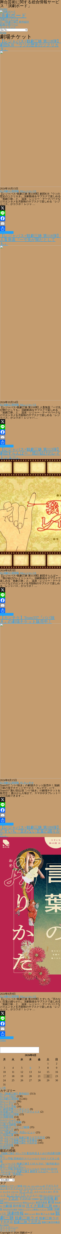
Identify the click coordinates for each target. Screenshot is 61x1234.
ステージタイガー (43, 1192)
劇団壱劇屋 (41, 1202)
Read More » (7, 232)
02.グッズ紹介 (8, 1096)
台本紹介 (5, 1147)
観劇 (52, 1214)
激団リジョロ (29, 1214)
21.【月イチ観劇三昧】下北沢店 (18, 1142)
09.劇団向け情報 (9, 1114)
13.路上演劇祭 (8, 1124)
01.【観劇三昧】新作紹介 (14, 22)
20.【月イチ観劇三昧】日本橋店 (18, 1140)
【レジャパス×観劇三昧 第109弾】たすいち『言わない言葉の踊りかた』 (30, 831)
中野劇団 (35, 1199)
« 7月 (3, 1088)
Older (3, 1040)
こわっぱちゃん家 (38, 1186)
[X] (30, 208)
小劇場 (7, 1206)
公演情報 (46, 1198)
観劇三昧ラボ (27, 1218)
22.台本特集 (7, 1145)
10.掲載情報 (7, 1116)
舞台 (38, 1214)
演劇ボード (13, 15)
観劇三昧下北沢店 (27, 1222)
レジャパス (16, 1195)
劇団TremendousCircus (13, 1202)
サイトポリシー (9, 1227)
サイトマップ (8, 27)
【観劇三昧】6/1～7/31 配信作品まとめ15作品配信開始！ (30, 1154)
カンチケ (7, 1192)
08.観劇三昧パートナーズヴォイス (20, 1111)
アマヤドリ (48, 1188)
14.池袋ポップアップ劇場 (14, 1127)
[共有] (30, 228)
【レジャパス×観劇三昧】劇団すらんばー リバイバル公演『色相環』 (29, 1172)
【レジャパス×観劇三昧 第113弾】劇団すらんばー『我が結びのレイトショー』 (30, 453)
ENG (25, 1186)
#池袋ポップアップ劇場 (11, 1186)
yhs (28, 1186)
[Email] (30, 223)
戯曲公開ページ (9, 24)
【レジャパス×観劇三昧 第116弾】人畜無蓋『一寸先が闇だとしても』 (30, 240)
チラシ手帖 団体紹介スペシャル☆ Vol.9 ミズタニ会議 (30, 1159)
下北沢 (13, 1198)
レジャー (32, 1195)
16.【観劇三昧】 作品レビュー (17, 1132)
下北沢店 (25, 1198)
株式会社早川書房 (10, 1209)
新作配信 (19, 1206)
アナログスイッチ (33, 1188)
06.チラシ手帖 (8, 1106)
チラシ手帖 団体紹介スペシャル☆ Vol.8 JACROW (28, 1168)
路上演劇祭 (4, 1225)
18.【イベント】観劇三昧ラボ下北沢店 (22, 1137)
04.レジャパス (28, 191)
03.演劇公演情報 (9, 191)
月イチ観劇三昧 (39, 1206)
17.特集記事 (7, 1135)
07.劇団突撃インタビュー (14, 1109)
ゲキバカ (14, 1192)
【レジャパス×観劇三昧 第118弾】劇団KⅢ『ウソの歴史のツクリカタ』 (30, 45)
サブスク (26, 1191)
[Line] (30, 213)
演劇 (50, 1209)
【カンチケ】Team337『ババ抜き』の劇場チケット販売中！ (27, 620)
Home (3, 32)
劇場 (51, 1202)
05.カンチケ (27, 782)
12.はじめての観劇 (10, 1122)
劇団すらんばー (29, 1202)
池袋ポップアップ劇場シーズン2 (32, 1209)
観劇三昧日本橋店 (51, 1222)
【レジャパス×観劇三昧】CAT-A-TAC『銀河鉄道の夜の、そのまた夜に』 (29, 1165)
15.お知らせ (7, 1129)
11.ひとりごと (8, 1119)
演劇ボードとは (9, 19)
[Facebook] (30, 218)
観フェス (45, 1214)
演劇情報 (15, 1213)
